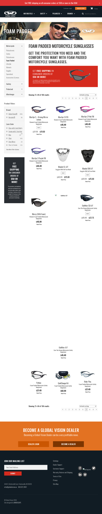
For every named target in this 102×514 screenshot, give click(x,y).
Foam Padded (10, 60)
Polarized (56, 13)
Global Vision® (13, 114)
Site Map (55, 484)
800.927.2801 (22, 487)
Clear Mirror (12, 141)
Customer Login (67, 8)
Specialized (9, 74)
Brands (70, 13)
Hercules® (12, 117)
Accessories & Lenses (12, 77)
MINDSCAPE (17, 502)
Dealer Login (80, 8)
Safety (42, 13)
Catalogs (55, 461)
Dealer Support (57, 465)
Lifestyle (8, 64)
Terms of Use (57, 476)
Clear (10, 138)
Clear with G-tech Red (15, 128)
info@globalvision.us (10, 487)
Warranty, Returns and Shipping (62, 472)
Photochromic (10, 50)
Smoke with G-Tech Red (15, 131)
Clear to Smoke (13, 145)
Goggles (8, 71)
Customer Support (58, 468)
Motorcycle (28, 13)
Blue (10, 135)
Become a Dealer (68, 444)
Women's (8, 67)
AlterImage (10, 94)
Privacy (55, 480)
